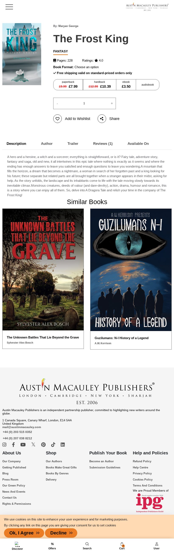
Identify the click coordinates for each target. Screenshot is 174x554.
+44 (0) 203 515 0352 (17, 432)
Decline (58, 533)
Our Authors (54, 461)
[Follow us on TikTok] (53, 444)
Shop (51, 453)
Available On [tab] (138, 144)
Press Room (10, 479)
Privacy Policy (142, 473)
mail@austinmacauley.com (21, 427)
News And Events (13, 491)
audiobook (148, 84)
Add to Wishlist (77, 119)
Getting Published (14, 467)
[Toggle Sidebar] (9, 7)
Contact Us (9, 497)
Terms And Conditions (147, 485)
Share (114, 119)
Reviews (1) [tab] (103, 144)
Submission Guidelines (104, 467)
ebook (126, 84)
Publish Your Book (108, 453)
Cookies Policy (143, 479)
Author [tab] (47, 144)
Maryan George (68, 26)
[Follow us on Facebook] (14, 444)
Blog (5, 473)
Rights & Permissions (16, 503)
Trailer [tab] (72, 144)
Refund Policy (142, 461)
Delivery (51, 479)
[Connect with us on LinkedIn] (63, 444)
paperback (68, 84)
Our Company (11, 461)
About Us (11, 453)
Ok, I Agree (21, 533)
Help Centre (140, 467)
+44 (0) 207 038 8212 (17, 438)
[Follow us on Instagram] (5, 444)
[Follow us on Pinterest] (44, 444)
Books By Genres (57, 473)
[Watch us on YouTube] (23, 444)
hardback (100, 84)
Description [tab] (16, 144)
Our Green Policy (13, 485)
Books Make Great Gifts (61, 467)
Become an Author (101, 461)
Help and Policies (150, 453)
